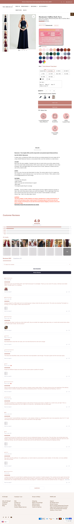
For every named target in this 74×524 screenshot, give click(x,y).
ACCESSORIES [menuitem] (43, 6)
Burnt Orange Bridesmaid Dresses (59, 505)
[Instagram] (5, 517)
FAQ (15, 501)
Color (40, 46)
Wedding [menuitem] (33, 6)
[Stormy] (68, 53)
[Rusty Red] (68, 49)
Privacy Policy (36, 505)
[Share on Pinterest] (72, 14)
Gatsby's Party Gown (56, 510)
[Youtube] (11, 517)
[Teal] (58, 53)
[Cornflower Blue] (61, 53)
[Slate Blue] (65, 53)
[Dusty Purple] (47, 57)
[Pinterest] (8, 517)
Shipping (34, 501)
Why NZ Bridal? (6, 501)
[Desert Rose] (61, 57)
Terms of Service (36, 507)
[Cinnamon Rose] (40, 53)
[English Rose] (54, 49)
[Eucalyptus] (47, 53)
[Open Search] (61, 2)
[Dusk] (68, 57)
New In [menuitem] (18, 6)
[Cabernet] (61, 49)
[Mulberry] (65, 57)
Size (48, 67)
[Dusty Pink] (51, 49)
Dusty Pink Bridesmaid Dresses (58, 508)
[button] (44, 22)
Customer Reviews (5, 503)
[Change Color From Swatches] (44, 61)
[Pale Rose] (47, 49)
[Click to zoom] (33, 16)
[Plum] (40, 61)
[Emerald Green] (51, 53)
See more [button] (67, 479)
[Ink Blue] (40, 57)
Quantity (40, 90)
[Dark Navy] (44, 57)
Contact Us (17, 502)
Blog (3, 505)
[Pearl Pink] (40, 49)
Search (52, 501)
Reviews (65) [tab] (7, 258)
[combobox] (69, 264)
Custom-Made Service (20, 507)
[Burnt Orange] (65, 49)
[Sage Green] (44, 53)
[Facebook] (3, 517)
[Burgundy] (58, 49)
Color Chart (17, 505)
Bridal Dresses (54, 504)
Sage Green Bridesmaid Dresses (58, 507)
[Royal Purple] (51, 57)
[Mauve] (54, 57)
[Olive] (54, 53)
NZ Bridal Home (54, 502)
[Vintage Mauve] (58, 57)
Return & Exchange (37, 502)
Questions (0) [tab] (17, 258)
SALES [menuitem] (25, 10)
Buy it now (55, 107)
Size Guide (17, 504)
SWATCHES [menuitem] (19, 10)
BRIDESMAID (24, 6)
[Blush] (44, 49)
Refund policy (36, 504)
